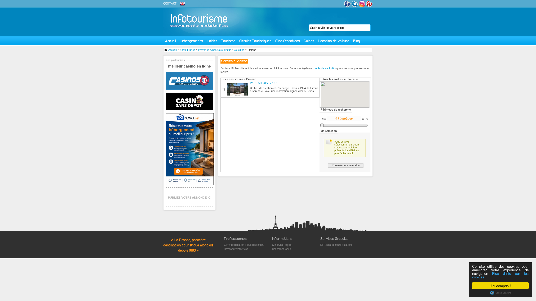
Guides (309, 41)
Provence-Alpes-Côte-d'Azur (214, 49)
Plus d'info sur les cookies (500, 275)
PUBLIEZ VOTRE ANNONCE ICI (189, 197)
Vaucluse (239, 49)
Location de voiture (333, 41)
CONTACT (170, 3)
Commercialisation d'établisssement (244, 245)
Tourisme (228, 41)
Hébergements (191, 41)
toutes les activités (325, 68)
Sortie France (187, 49)
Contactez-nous (281, 249)
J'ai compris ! (500, 285)
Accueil (170, 41)
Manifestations (287, 41)
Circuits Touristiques (255, 41)
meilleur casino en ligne (189, 66)
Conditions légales (282, 245)
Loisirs (212, 41)
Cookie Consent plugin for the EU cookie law (500, 293)
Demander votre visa (236, 249)
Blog (356, 41)
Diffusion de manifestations (336, 245)
